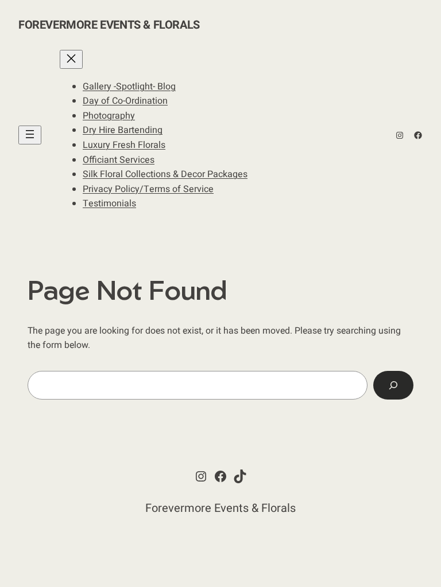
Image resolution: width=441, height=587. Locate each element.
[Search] (393, 385)
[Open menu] (29, 135)
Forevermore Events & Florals (109, 25)
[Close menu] (71, 59)
